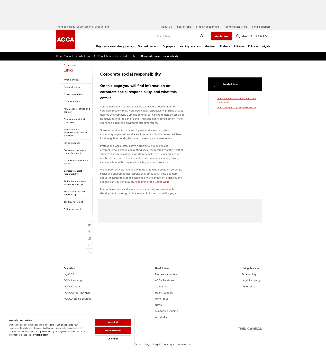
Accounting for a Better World (151, 182)
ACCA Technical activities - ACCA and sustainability (236, 100)
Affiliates (239, 46)
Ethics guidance (72, 143)
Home (59, 56)
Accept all (113, 322)
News (158, 305)
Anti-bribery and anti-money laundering (75, 183)
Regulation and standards (113, 56)
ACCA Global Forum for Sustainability (236, 107)
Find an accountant (166, 274)
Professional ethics (74, 94)
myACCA (69, 274)
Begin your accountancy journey (115, 46)
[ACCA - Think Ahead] (250, 329)
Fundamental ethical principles (74, 121)
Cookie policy (41, 335)
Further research (73, 209)
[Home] (65, 48)
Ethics (134, 56)
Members (210, 46)
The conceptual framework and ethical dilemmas (75, 132)
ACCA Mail (161, 317)
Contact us (161, 286)
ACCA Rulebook (72, 101)
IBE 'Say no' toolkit (73, 201)
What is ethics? (71, 79)
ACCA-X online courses (77, 298)
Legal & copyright (252, 280)
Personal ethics (72, 87)
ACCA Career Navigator (77, 292)
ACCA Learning (73, 280)
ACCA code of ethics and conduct (77, 110)
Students (224, 46)
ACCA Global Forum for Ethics (76, 162)
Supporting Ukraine (166, 311)
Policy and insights (259, 46)
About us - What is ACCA (80, 56)
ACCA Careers (72, 286)
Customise (113, 338)
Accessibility (249, 274)
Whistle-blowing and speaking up (74, 193)
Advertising (248, 286)
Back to (70, 68)
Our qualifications (148, 46)
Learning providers (190, 46)
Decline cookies (113, 330)
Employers (168, 46)
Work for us (161, 298)
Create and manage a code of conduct (75, 152)
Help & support (164, 292)
